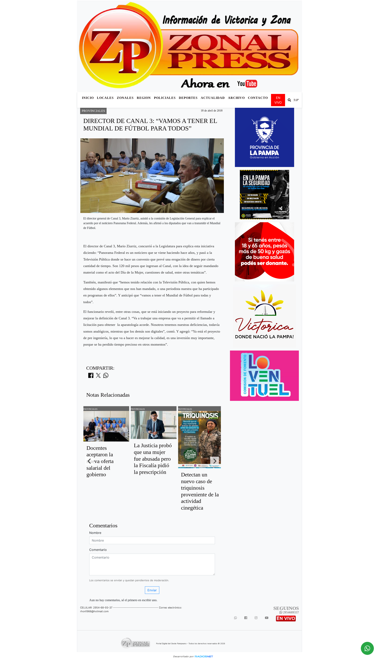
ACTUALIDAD (213, 97)
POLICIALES (165, 97)
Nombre (95, 533)
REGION (144, 97)
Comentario (98, 550)
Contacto (258, 97)
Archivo (236, 97)
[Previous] (89, 461)
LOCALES (105, 97)
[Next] (214, 461)
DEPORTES (188, 97)
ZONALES (125, 97)
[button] (289, 100)
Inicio (88, 97)
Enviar (152, 590)
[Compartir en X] (98, 377)
